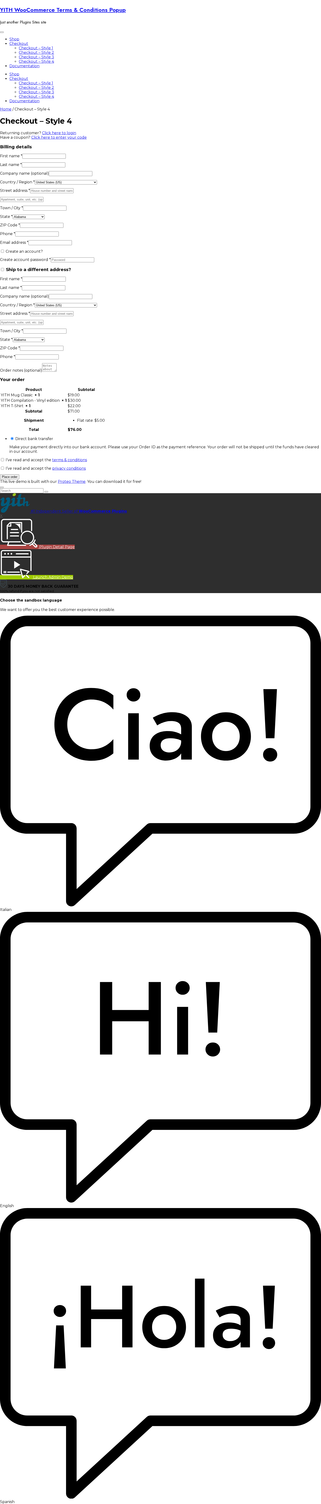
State (6, 216)
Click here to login (59, 133)
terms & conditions (69, 460)
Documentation (24, 66)
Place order (9, 477)
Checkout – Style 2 (36, 52)
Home (6, 109)
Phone (7, 234)
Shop (14, 39)
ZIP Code (10, 225)
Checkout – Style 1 (36, 48)
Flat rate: (91, 420)
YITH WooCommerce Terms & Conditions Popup (63, 10)
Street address (15, 190)
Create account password (25, 259)
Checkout (18, 43)
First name (11, 156)
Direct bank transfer (34, 439)
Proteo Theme (72, 481)
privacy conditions (69, 468)
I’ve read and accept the (46, 460)
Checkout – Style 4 (36, 61)
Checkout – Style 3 (36, 57)
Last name (11, 164)
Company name (24, 173)
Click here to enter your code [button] (59, 137)
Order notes (21, 370)
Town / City (11, 208)
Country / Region (17, 182)
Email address (14, 242)
